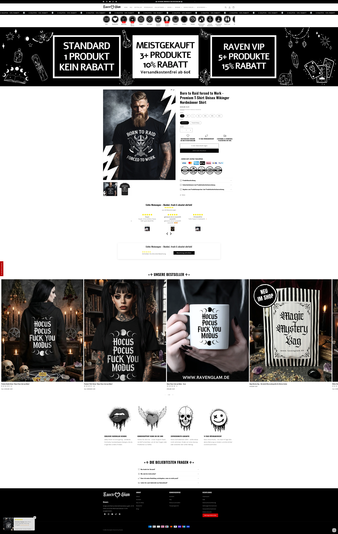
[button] (160, 7)
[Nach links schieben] (165, 395)
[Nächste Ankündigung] (195, 1)
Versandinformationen (209, 509)
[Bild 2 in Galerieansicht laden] (125, 189)
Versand (182, 109)
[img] (169, 207)
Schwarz (184, 123)
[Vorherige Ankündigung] (143, 1)
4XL (219, 116)
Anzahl (182, 126)
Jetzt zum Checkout (199, 151)
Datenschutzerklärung (209, 502)
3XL (212, 116)
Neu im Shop (140, 502)
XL (199, 116)
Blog (137, 509)
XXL (205, 116)
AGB (204, 499)
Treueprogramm (174, 506)
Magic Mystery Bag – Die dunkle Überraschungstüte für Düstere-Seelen (268, 384)
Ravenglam (110, 529)
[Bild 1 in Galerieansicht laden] (110, 189)
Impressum (206, 496)
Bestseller (139, 506)
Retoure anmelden (174, 502)
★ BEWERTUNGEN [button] (1, 269)
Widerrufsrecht (207, 512)
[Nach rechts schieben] (173, 395)
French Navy (195, 123)
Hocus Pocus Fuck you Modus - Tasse (176, 384)
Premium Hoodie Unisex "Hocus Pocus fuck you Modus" (15, 384)
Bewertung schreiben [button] (184, 253)
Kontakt (138, 499)
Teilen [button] (183, 195)
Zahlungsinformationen (210, 506)
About (138, 496)
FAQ (170, 499)
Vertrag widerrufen (210, 515)
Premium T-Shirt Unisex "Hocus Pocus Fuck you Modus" (98, 384)
